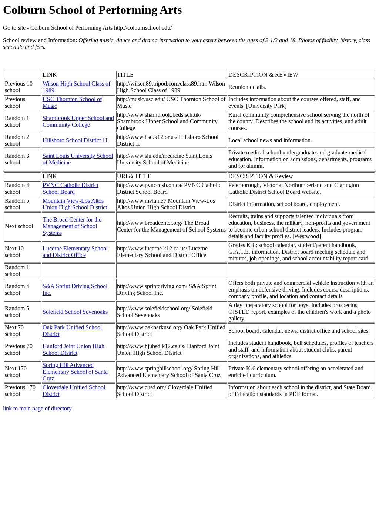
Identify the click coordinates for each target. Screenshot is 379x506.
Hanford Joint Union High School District (73, 349)
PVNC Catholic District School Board (70, 188)
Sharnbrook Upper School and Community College (78, 121)
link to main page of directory (37, 408)
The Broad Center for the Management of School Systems (72, 226)
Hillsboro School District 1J (75, 140)
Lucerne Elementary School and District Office (75, 251)
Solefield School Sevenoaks (75, 312)
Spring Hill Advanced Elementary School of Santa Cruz (75, 372)
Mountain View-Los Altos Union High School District (75, 203)
